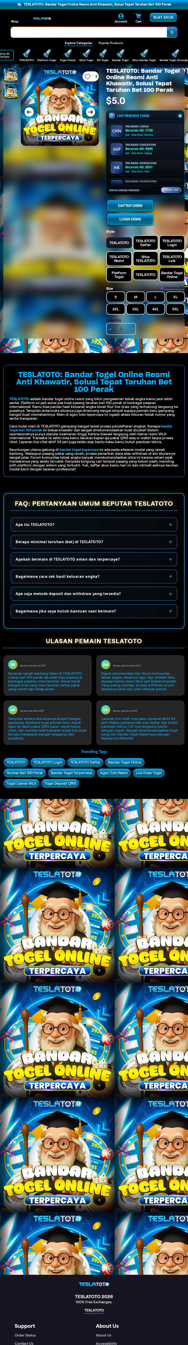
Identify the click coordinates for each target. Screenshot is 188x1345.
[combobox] (89, 32)
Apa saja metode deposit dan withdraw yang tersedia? (68, 593)
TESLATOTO (19, 399)
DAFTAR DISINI (130, 206)
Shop (14, 21)
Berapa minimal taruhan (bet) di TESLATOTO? (59, 541)
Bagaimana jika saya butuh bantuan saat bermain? (66, 611)
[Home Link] (42, 18)
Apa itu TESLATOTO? (35, 524)
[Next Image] (90, 112)
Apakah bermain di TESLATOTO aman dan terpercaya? (68, 559)
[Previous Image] (29, 112)
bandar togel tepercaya (79, 450)
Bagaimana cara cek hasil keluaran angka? (58, 576)
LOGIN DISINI (130, 219)
